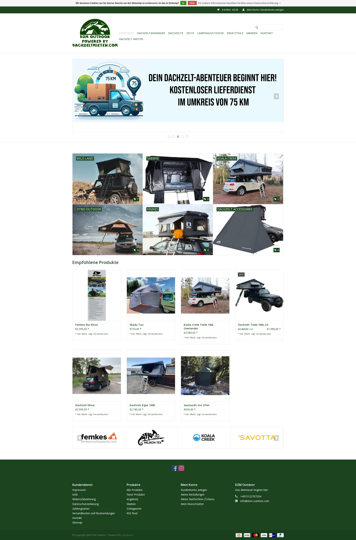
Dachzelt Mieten (131, 39)
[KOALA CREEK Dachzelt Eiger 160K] (151, 375)
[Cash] (238, 535)
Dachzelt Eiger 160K (142, 405)
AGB (75, 494)
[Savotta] (256, 437)
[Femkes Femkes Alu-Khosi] (96, 295)
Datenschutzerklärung (85, 504)
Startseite (126, 33)
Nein (192, 3)
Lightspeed (127, 535)
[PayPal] (280, 535)
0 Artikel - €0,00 (230, 9)
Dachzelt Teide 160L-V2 (253, 324)
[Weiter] (276, 96)
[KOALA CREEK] (204, 437)
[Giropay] (272, 535)
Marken (251, 33)
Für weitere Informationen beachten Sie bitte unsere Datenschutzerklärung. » (239, 3)
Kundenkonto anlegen (194, 490)
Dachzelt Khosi (85, 405)
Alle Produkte (135, 490)
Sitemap (77, 522)
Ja (183, 3)
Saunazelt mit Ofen (197, 405)
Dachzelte (175, 33)
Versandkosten (100, 333)
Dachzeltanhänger (151, 33)
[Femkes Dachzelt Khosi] (96, 375)
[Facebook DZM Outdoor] (175, 468)
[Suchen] (257, 27)
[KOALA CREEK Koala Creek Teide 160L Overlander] (205, 295)
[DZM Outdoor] (95, 33)
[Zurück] (79, 96)
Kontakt (267, 33)
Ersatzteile (235, 33)
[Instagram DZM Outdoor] (181, 468)
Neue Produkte (136, 494)
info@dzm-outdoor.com (254, 501)
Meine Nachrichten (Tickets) (197, 499)
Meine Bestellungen (193, 494)
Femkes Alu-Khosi (86, 324)
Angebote (132, 499)
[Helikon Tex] (151, 437)
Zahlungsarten (81, 508)
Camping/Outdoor (210, 33)
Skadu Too (137, 324)
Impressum (79, 490)
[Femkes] (98, 437)
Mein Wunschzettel (192, 504)
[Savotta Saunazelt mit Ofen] (205, 375)
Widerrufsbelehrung (84, 499)
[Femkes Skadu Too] (151, 295)
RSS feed (132, 513)
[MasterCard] (255, 535)
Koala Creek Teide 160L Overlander (199, 326)
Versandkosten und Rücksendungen (93, 513)
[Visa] (263, 535)
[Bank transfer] (247, 535)
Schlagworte (134, 508)
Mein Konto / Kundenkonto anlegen (265, 9)
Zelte (190, 33)
